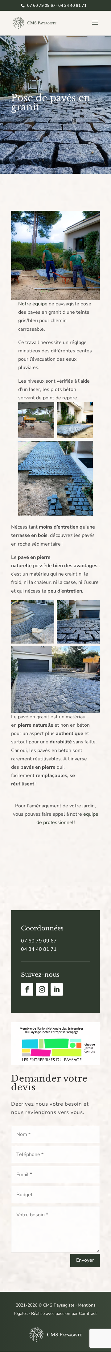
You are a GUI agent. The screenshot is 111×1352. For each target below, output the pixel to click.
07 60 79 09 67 (39, 940)
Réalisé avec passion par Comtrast (64, 1313)
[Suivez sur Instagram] (42, 989)
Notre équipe (32, 303)
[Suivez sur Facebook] (27, 989)
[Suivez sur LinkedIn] (57, 989)
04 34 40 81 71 (39, 949)
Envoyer (85, 1260)
